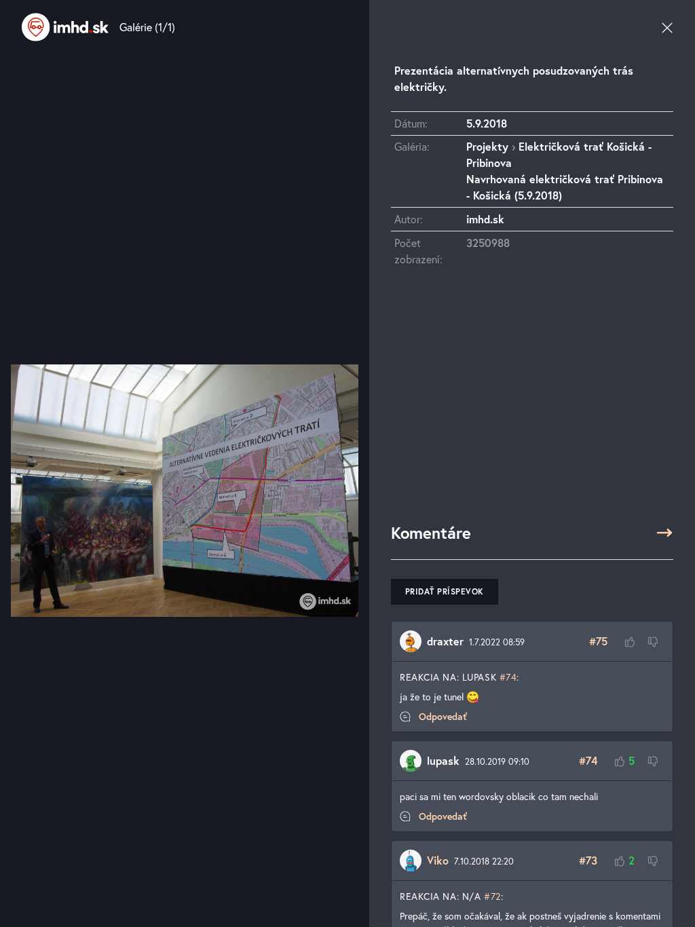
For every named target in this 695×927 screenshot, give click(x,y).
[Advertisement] (532, 401)
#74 (508, 676)
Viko (438, 860)
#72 (492, 896)
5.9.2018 (486, 123)
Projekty (487, 146)
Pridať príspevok (444, 591)
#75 (598, 641)
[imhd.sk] (65, 27)
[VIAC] (664, 533)
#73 (588, 860)
